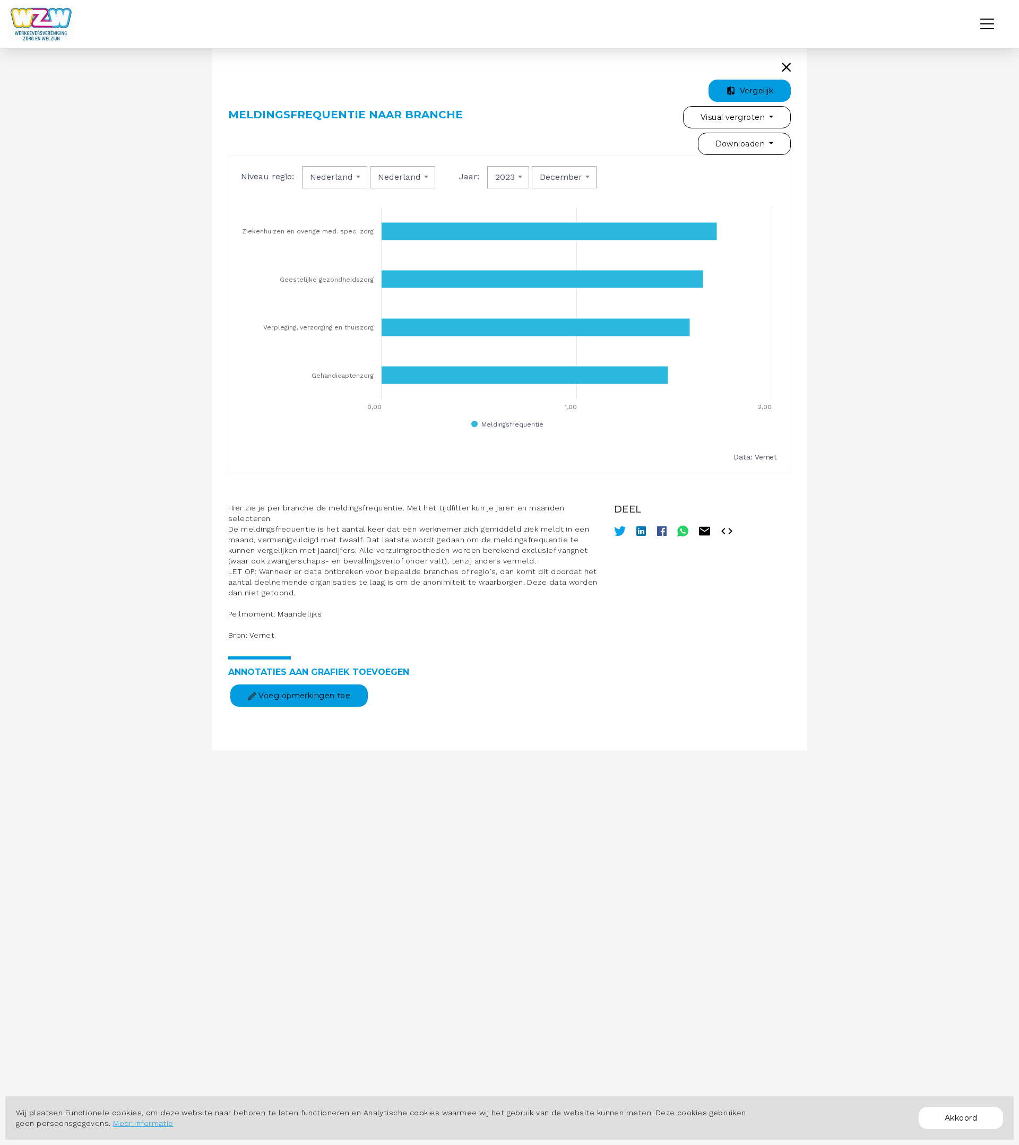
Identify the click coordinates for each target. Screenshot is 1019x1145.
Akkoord (961, 1118)
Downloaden (741, 144)
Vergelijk (755, 91)
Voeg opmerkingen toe (303, 695)
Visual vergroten (734, 117)
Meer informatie (143, 1123)
